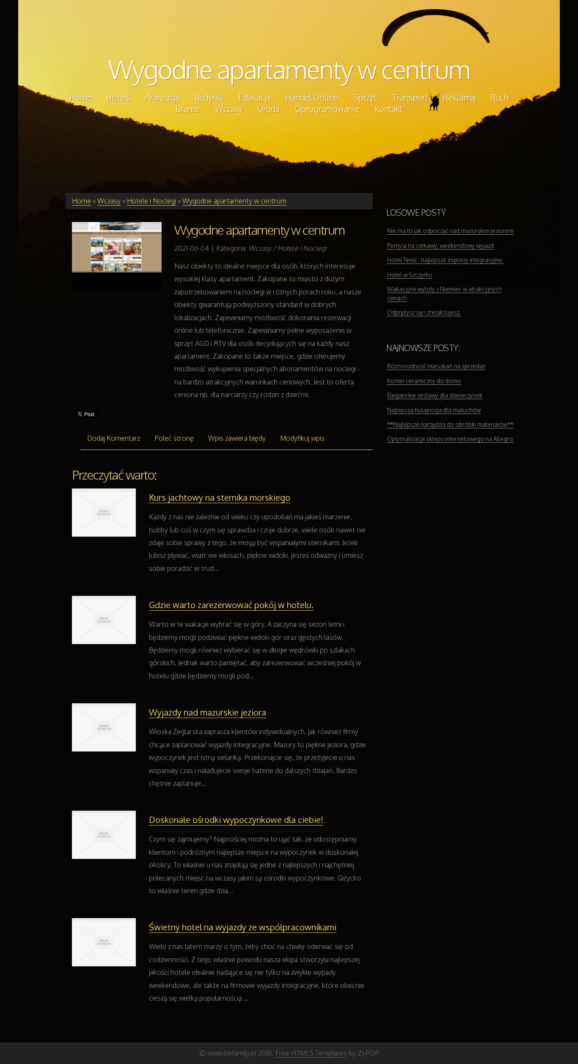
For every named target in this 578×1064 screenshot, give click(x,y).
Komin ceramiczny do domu (424, 380)
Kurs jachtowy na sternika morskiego (219, 497)
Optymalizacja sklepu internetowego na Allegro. (450, 438)
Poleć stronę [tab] (174, 438)
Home (81, 201)
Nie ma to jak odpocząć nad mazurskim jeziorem (450, 230)
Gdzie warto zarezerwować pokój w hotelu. (231, 604)
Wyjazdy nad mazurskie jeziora (207, 712)
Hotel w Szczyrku (409, 274)
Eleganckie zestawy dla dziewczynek (434, 395)
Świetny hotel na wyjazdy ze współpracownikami (242, 926)
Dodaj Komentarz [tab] (113, 438)
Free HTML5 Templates (311, 1053)
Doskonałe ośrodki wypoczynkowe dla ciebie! (236, 819)
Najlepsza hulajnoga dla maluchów (434, 410)
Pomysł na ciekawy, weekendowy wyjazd (440, 245)
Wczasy (109, 201)
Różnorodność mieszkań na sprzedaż (436, 366)
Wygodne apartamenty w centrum (289, 69)
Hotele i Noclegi (151, 201)
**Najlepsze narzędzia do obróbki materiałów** (450, 424)
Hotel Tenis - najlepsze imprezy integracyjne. (445, 259)
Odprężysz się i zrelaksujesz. (424, 312)
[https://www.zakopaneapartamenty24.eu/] (117, 255)
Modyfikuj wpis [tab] (302, 438)
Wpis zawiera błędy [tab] (237, 438)
